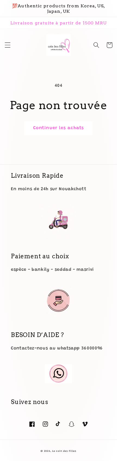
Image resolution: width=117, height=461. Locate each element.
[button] (7, 45)
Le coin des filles (64, 451)
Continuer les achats (58, 128)
